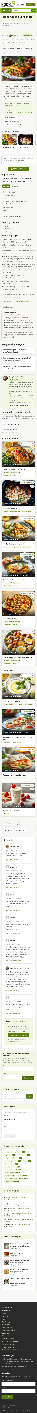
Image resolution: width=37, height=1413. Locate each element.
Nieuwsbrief (6, 1325)
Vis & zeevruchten (11, 1164)
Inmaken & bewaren (9, 475)
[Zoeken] (33, 10)
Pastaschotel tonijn (10, 618)
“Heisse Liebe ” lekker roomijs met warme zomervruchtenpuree (20, 1281)
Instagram (19, 1410)
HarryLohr (21, 377)
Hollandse (19, 112)
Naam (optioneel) (8, 1066)
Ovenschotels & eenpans (27, 32)
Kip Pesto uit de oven (11, 508)
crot (11, 968)
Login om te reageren (13, 859)
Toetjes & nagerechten (10, 704)
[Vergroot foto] (4, 78)
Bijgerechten (7, 742)
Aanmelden (28, 1078)
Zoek (29, 1096)
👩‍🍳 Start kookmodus (18, 169)
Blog (3, 1319)
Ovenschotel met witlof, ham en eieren (18, 657)
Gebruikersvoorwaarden (10, 1341)
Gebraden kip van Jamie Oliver (15, 469)
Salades (23, 1178)
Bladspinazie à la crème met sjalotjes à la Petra (20, 1261)
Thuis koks (5, 1336)
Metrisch (6, 186)
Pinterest (19, 48)
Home (11, 23)
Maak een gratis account (18, 1035)
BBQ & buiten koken (12, 1172)
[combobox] (21, 10)
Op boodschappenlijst (10, 178)
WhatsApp (11, 48)
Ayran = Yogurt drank (11, 811)
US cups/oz (14, 186)
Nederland (28, 112)
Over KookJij (6, 1311)
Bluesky (11, 1410)
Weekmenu (6, 1333)
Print (4, 52)
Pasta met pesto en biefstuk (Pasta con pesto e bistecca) (20, 1245)
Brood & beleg (17, 742)
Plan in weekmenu (25, 178)
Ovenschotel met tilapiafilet (14, 580)
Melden (21, 856)
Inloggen (21, 4)
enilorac (12, 895)
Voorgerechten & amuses (26, 704)
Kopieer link (28, 48)
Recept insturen (7, 1327)
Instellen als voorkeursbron (14, 830)
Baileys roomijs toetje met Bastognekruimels (19, 1270)
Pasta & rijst (10, 1175)
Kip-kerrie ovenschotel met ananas (16, 544)
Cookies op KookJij (8, 1339)
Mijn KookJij (6, 1322)
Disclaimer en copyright (10, 1344)
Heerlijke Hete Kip (16, 1253)
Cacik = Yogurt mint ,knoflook (14, 701)
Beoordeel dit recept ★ (12, 121)
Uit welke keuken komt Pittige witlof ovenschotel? (17, 367)
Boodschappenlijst (8, 1330)
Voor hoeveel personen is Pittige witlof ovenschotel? (15, 351)
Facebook (27, 1410)
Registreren (30, 4)
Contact (4, 1313)
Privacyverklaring (8, 1347)
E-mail (5, 1073)
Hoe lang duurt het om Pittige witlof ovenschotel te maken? (16, 359)
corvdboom (13, 867)
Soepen (27, 1161)
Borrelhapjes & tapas (12, 1167)
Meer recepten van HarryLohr (19, 405)
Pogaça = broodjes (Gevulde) (14, 775)
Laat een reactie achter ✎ (13, 125)
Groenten (21, 1175)
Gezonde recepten (11, 1181)
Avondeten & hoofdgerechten (10, 32)
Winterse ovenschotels (22, 301)
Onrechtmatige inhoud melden (13, 1350)
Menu (8, 10)
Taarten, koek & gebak (20, 778)
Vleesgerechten (24, 1155)
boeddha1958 (14, 846)
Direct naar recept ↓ (11, 117)
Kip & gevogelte (26, 511)
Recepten (17, 23)
